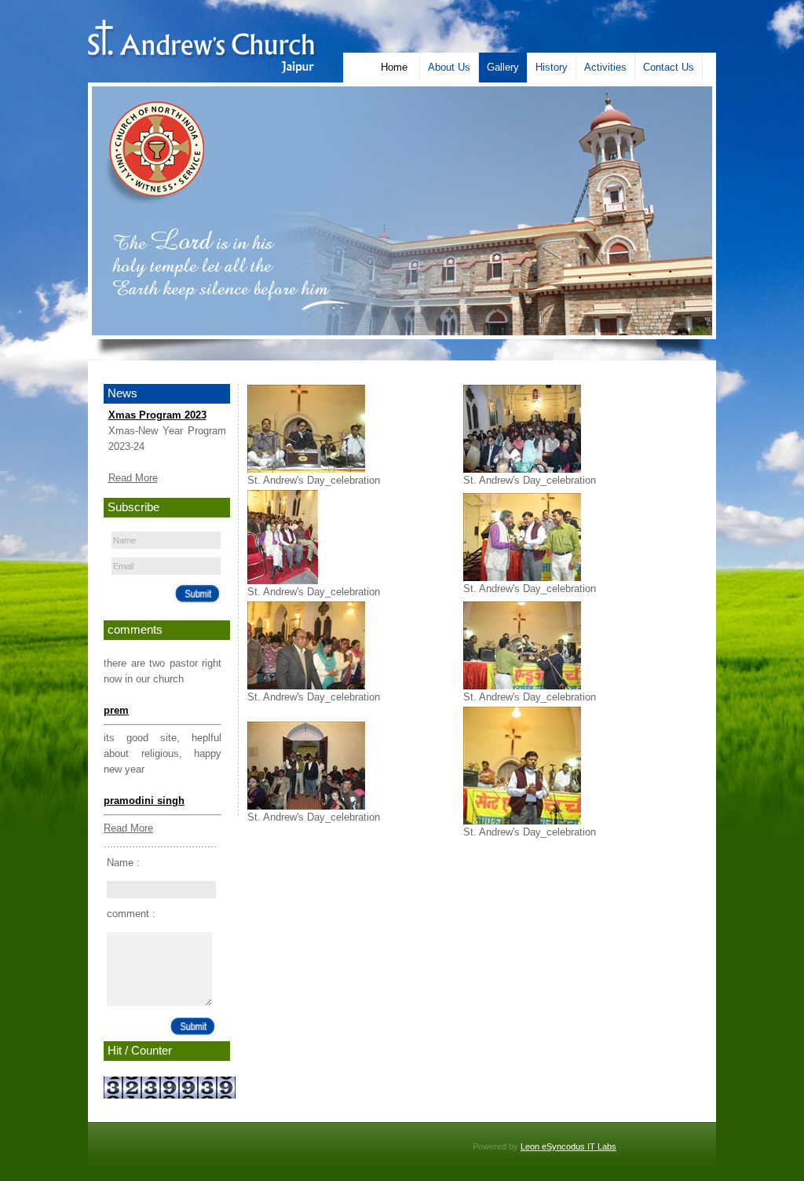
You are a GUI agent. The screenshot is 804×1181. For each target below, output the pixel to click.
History (551, 67)
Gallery (503, 67)
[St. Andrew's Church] (201, 69)
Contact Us (668, 67)
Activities (605, 67)
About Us (449, 67)
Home (394, 67)
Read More (133, 478)
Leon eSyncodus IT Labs (568, 1146)
